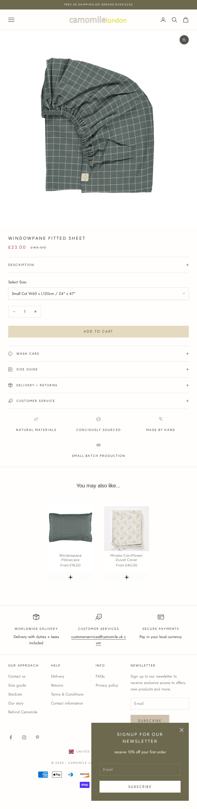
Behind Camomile (22, 712)
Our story (16, 703)
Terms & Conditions (67, 694)
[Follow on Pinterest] (37, 737)
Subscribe (140, 786)
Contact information (67, 703)
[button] (70, 577)
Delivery (57, 676)
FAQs (100, 676)
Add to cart (98, 331)
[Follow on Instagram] (24, 737)
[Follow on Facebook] (10, 737)
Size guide (17, 685)
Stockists (15, 694)
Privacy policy (107, 685)
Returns (57, 685)
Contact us (16, 676)
